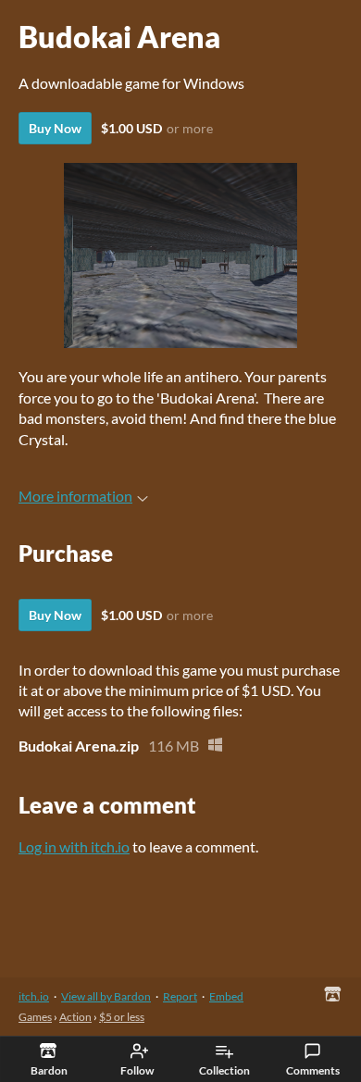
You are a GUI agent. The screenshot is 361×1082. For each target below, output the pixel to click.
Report (180, 996)
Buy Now (55, 128)
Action (75, 1017)
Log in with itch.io (74, 846)
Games (35, 1017)
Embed (226, 996)
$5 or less (121, 1017)
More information (75, 495)
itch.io (34, 996)
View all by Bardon (106, 996)
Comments (313, 1070)
